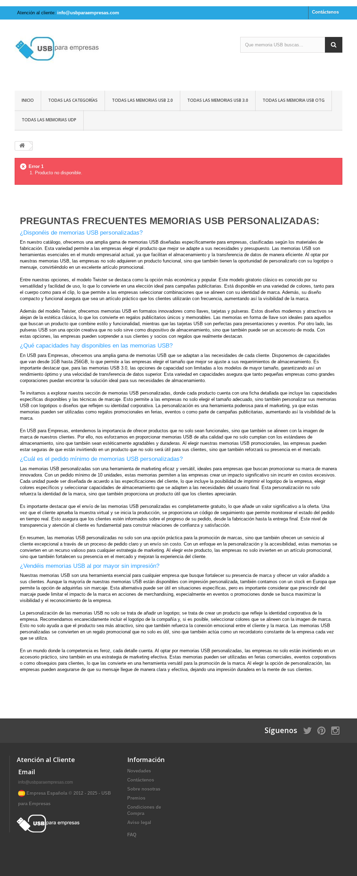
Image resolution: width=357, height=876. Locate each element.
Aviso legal (139, 822)
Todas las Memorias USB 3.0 (217, 100)
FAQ (131, 834)
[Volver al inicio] (22, 146)
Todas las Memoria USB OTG (294, 100)
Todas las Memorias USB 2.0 (142, 100)
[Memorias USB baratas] (66, 56)
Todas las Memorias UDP (49, 120)
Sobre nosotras (143, 789)
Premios (136, 798)
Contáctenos (325, 12)
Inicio (28, 100)
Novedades (139, 771)
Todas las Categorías (73, 100)
